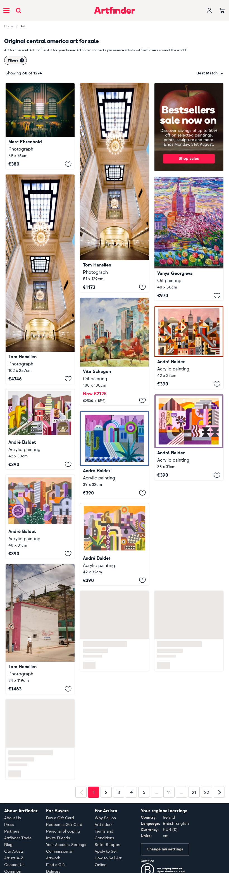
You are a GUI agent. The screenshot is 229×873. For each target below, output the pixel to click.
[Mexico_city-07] (114, 544)
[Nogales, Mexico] (40, 629)
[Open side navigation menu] (6, 10)
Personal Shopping (63, 831)
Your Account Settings (66, 844)
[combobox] (209, 73)
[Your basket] (222, 11)
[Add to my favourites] (68, 164)
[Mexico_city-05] (40, 517)
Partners (11, 831)
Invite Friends (58, 838)
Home (8, 26)
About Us (12, 818)
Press (9, 824)
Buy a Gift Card (60, 818)
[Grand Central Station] (40, 126)
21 (194, 792)
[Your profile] (209, 10)
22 (206, 792)
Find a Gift (55, 864)
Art (23, 26)
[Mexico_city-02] (188, 437)
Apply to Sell (106, 851)
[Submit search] (18, 10)
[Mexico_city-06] (188, 347)
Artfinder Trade (18, 838)
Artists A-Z (13, 858)
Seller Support (108, 844)
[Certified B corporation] (163, 870)
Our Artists (14, 851)
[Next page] (219, 792)
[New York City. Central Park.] (114, 351)
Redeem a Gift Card (64, 824)
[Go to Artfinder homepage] (114, 10)
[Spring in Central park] (188, 239)
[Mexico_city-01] (114, 454)
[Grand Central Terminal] (114, 187)
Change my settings (165, 849)
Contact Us (14, 864)
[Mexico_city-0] (40, 429)
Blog (8, 844)
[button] (209, 73)
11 (169, 792)
